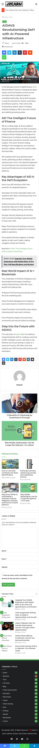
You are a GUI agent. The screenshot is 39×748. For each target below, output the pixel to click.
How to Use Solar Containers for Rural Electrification (10, 473)
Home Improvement (10, 690)
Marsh (7, 43)
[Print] (3, 363)
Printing (5, 711)
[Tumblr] (16, 359)
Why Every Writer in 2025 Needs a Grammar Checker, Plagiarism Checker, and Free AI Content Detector (10, 500)
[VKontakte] (28, 359)
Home (6, 17)
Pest (4, 707)
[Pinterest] (20, 359)
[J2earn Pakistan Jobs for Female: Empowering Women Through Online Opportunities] (8, 626)
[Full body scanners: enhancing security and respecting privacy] (28, 464)
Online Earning (8, 704)
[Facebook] (3, 359)
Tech (10, 17)
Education (6, 693)
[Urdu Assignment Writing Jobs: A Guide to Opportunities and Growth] (8, 616)
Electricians (7, 697)
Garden (5, 714)
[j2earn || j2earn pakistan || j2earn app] (14, 4)
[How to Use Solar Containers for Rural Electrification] (10, 464)
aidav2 (18, 334)
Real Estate (7, 717)
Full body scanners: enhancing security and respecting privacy (28, 474)
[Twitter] (7, 359)
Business (6, 676)
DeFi (35, 87)
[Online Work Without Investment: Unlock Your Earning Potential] (8, 639)
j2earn (5, 672)
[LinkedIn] (11, 359)
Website (4, 567)
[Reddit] (24, 359)
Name (4, 551)
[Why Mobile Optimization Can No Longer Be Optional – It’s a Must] (28, 487)
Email (4, 559)
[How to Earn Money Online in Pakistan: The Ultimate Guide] (8, 649)
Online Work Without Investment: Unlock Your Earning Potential (25, 638)
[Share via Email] (32, 359)
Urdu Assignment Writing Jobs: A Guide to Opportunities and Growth (26, 615)
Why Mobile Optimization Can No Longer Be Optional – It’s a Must (28, 498)
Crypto (5, 721)
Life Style (6, 683)
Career (5, 700)
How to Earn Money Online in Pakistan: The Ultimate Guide (26, 648)
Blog (4, 686)
